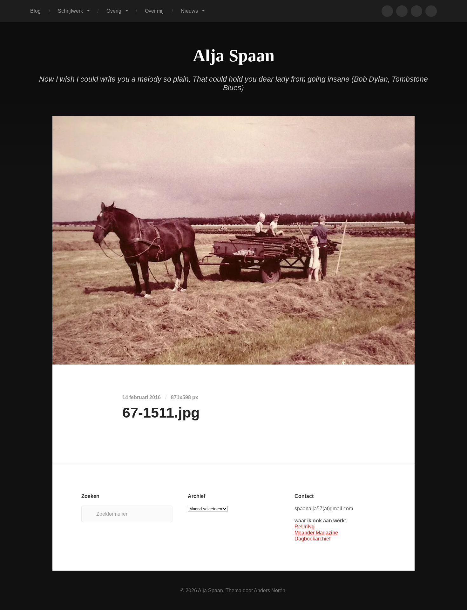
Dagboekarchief (312, 538)
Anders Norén (269, 590)
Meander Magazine (316, 532)
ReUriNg (304, 526)
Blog (35, 11)
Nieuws (189, 11)
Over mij (154, 11)
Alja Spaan (233, 55)
